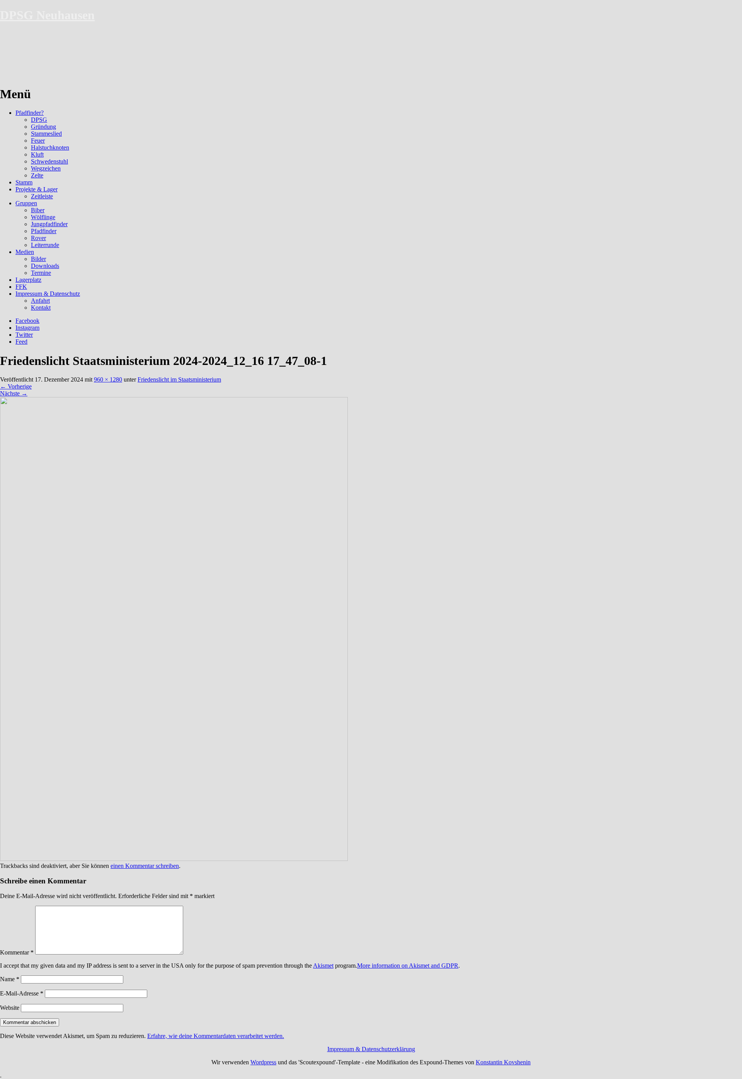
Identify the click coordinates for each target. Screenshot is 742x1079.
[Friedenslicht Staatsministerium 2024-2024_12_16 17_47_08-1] (174, 859)
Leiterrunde (45, 245)
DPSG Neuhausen (47, 15)
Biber (37, 210)
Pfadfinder (43, 231)
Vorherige (16, 386)
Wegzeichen (46, 168)
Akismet (323, 965)
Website (9, 1007)
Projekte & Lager (36, 189)
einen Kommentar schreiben (145, 866)
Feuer (38, 140)
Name (9, 979)
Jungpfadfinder (49, 224)
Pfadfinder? (29, 112)
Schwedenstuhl (49, 161)
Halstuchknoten (50, 147)
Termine (41, 272)
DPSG (39, 119)
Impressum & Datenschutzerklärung (371, 1049)
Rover (38, 238)
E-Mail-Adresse (21, 993)
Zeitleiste (42, 196)
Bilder (38, 259)
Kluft (37, 154)
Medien (24, 252)
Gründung (43, 126)
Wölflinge (43, 217)
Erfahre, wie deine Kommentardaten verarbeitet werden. (215, 1036)
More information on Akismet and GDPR (407, 965)
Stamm (23, 182)
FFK (21, 286)
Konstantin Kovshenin (503, 1062)
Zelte (37, 175)
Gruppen (26, 203)
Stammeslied (46, 133)
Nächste (13, 393)
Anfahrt (40, 300)
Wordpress (263, 1062)
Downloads (45, 266)
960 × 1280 (108, 379)
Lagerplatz (28, 279)
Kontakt (41, 307)
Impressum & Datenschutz (47, 293)
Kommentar (17, 952)
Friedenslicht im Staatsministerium (179, 379)
